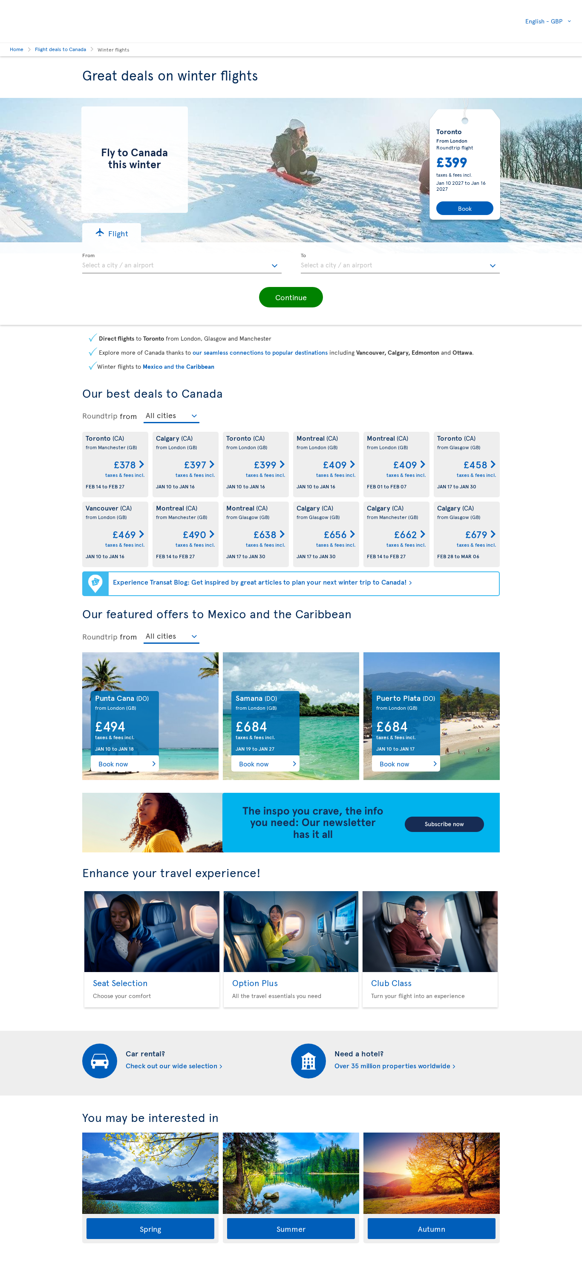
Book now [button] (113, 763)
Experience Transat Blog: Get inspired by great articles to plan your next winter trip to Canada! (260, 581)
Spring (150, 1228)
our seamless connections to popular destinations (260, 352)
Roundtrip (100, 416)
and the (178, 366)
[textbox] (182, 263)
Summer (291, 1228)
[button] (111, 232)
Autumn (431, 1228)
